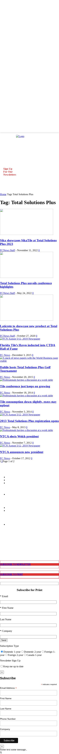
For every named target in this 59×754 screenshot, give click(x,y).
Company (5, 729)
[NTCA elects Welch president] (26, 430)
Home (3, 194)
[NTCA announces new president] (20, 445)
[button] (4, 188)
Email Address (8, 688)
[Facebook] (2, 538)
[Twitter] (2, 547)
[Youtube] (2, 550)
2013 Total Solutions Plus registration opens (29, 421)
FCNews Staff (7, 250)
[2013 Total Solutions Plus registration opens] (20, 414)
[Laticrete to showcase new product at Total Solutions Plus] (26, 319)
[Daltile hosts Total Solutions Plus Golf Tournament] (29, 361)
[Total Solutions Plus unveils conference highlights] (26, 277)
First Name (5, 698)
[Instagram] (2, 541)
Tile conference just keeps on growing (25, 386)
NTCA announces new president (21, 452)
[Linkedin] (2, 544)
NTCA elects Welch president (19, 436)
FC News (5, 355)
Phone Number (8, 719)
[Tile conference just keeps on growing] (26, 380)
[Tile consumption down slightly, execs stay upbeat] (26, 395)
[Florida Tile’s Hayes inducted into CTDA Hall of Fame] (20, 338)
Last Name (5, 708)
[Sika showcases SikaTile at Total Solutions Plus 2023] (26, 234)
